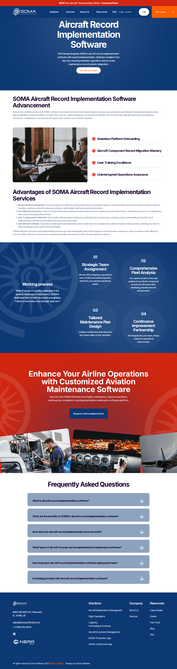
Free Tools (155, 622)
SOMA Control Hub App (100, 644)
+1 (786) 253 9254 (22, 627)
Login (144, 12)
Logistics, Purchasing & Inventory (99, 624)
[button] (53, 12)
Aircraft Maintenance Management (105, 610)
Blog (152, 628)
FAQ (152, 634)
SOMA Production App (99, 638)
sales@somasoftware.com (26, 622)
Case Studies (156, 610)
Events (153, 616)
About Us (134, 610)
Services (133, 616)
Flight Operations (96, 616)
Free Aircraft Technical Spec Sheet (88, 3)
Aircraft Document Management (104, 632)
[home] (21, 11)
